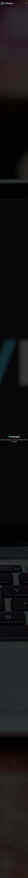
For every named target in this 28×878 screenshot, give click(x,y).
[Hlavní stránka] (7, 3)
